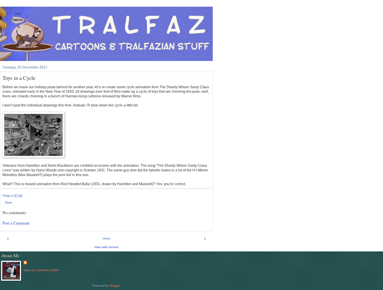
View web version (106, 247)
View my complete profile (41, 270)
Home (106, 238)
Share (8, 202)
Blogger (114, 285)
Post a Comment (15, 223)
